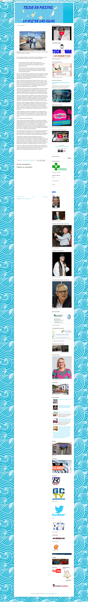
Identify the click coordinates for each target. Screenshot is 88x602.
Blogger (55, 593)
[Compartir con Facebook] (43, 160)
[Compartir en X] (42, 160)
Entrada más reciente (20, 196)
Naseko (44, 593)
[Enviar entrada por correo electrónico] (37, 160)
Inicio (33, 196)
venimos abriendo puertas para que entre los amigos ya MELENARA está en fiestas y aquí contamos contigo (64, 419)
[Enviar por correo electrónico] (39, 160)
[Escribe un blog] (40, 160)
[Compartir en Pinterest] (44, 160)
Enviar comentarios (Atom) (26, 198)
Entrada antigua (45, 196)
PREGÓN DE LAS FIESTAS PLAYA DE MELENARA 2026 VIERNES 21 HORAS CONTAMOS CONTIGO (64, 406)
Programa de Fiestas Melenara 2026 (64, 399)
